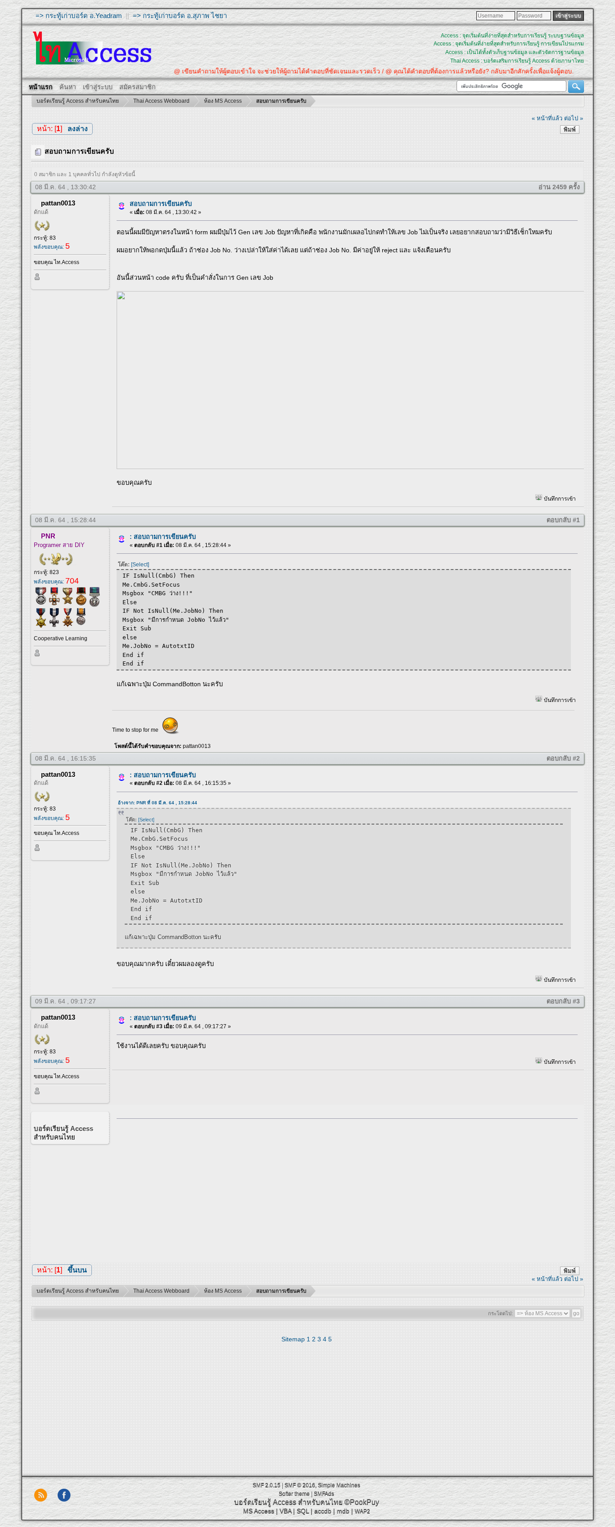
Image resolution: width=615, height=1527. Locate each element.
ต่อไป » (573, 118)
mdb (343, 1510)
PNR (48, 536)
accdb (322, 1510)
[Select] (140, 564)
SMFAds (324, 1493)
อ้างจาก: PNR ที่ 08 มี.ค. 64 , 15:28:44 (157, 802)
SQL (303, 1510)
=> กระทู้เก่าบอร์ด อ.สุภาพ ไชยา (180, 15)
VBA (285, 1510)
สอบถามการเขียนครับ (161, 203)
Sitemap (293, 1339)
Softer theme (294, 1493)
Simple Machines (339, 1485)
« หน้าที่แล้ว (547, 118)
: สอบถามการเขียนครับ (163, 536)
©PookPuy (361, 1502)
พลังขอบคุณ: (52, 247)
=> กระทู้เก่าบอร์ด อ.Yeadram (79, 15)
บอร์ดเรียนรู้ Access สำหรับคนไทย (288, 1502)
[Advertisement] (344, 1189)
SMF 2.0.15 (266, 1485)
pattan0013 (58, 203)
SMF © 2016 (300, 1485)
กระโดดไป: (500, 1313)
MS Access (258, 1510)
